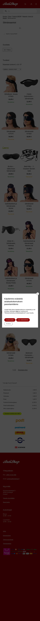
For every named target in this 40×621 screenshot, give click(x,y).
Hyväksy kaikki (10, 320)
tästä (17, 311)
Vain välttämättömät (23, 320)
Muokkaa (8, 323)
